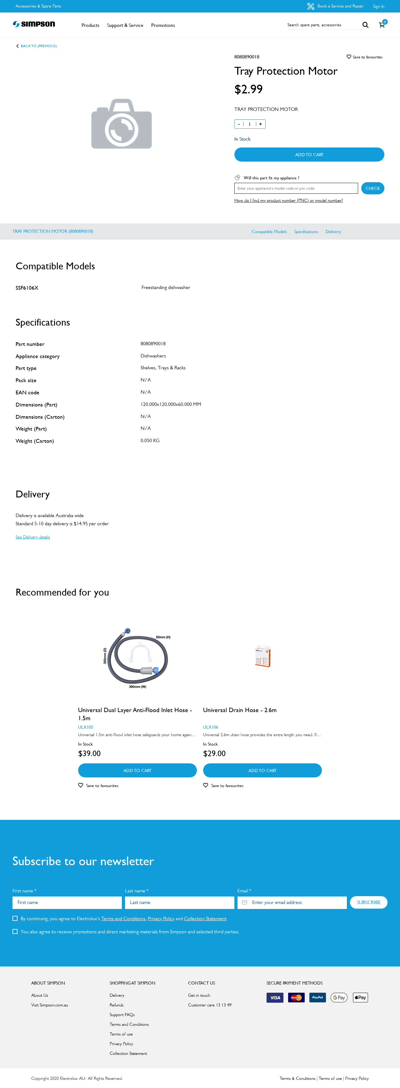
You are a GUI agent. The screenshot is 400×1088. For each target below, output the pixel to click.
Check (373, 188)
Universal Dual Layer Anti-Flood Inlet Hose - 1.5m (135, 714)
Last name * (136, 891)
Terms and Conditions (123, 918)
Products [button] (90, 24)
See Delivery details (33, 536)
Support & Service (125, 24)
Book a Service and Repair (340, 5)
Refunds (116, 1004)
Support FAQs (122, 1014)
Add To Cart (309, 154)
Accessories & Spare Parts (38, 5)
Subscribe (369, 902)
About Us (39, 995)
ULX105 (85, 727)
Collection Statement (205, 918)
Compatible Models (269, 231)
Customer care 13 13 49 (210, 1004)
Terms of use (121, 1033)
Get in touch (199, 995)
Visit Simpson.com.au (49, 1004)
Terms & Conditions (297, 1078)
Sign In (378, 6)
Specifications (306, 231)
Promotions (163, 24)
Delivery (333, 231)
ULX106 (210, 727)
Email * (244, 891)
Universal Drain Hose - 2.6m (240, 710)
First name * (24, 891)
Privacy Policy (161, 918)
